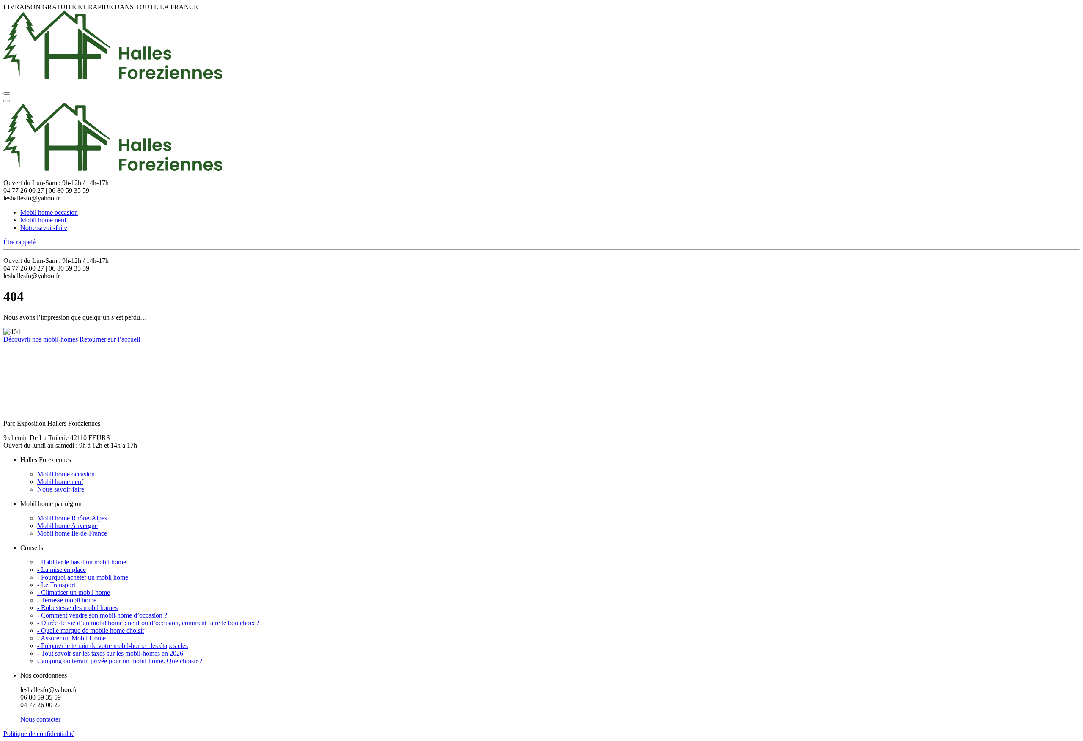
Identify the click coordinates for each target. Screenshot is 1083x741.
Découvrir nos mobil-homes (41, 339)
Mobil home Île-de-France (72, 533)
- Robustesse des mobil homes (77, 607)
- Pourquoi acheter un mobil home (82, 577)
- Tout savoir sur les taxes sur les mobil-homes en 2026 (110, 653)
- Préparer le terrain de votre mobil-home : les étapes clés (112, 645)
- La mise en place (61, 569)
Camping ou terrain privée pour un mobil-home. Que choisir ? (119, 660)
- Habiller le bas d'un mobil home (81, 562)
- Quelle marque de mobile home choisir (90, 630)
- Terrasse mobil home (66, 600)
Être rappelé (19, 242)
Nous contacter (40, 719)
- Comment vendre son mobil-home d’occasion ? (102, 615)
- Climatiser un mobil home (73, 592)
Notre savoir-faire (43, 227)
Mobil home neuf (43, 220)
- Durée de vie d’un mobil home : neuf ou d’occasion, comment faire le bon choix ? (148, 622)
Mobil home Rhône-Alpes (72, 518)
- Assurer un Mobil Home (71, 638)
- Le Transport (56, 584)
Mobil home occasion (49, 212)
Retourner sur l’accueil (110, 339)
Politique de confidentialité (38, 733)
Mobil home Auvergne (67, 525)
